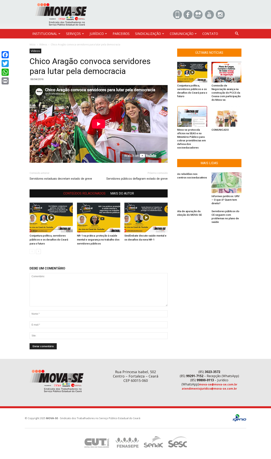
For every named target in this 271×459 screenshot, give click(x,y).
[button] (236, 34)
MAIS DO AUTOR (122, 193)
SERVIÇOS (73, 34)
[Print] (5, 81)
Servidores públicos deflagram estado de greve (137, 178)
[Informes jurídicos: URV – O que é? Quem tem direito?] (226, 182)
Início (33, 44)
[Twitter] (5, 63)
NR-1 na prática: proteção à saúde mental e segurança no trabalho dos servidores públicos (98, 239)
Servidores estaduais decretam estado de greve (61, 178)
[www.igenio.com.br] (239, 420)
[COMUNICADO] (226, 116)
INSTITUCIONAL (44, 34)
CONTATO (210, 34)
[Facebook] (5, 54)
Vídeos (43, 44)
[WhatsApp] (5, 72)
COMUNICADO (220, 129)
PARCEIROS (121, 34)
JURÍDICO (97, 34)
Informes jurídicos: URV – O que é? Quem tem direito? (225, 200)
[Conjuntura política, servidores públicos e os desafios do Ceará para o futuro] (51, 217)
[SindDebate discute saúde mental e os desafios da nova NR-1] (146, 217)
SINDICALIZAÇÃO (148, 34)
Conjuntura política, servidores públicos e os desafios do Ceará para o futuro (49, 239)
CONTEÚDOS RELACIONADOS (84, 193)
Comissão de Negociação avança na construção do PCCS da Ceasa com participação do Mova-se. (226, 92)
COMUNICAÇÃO (181, 34)
